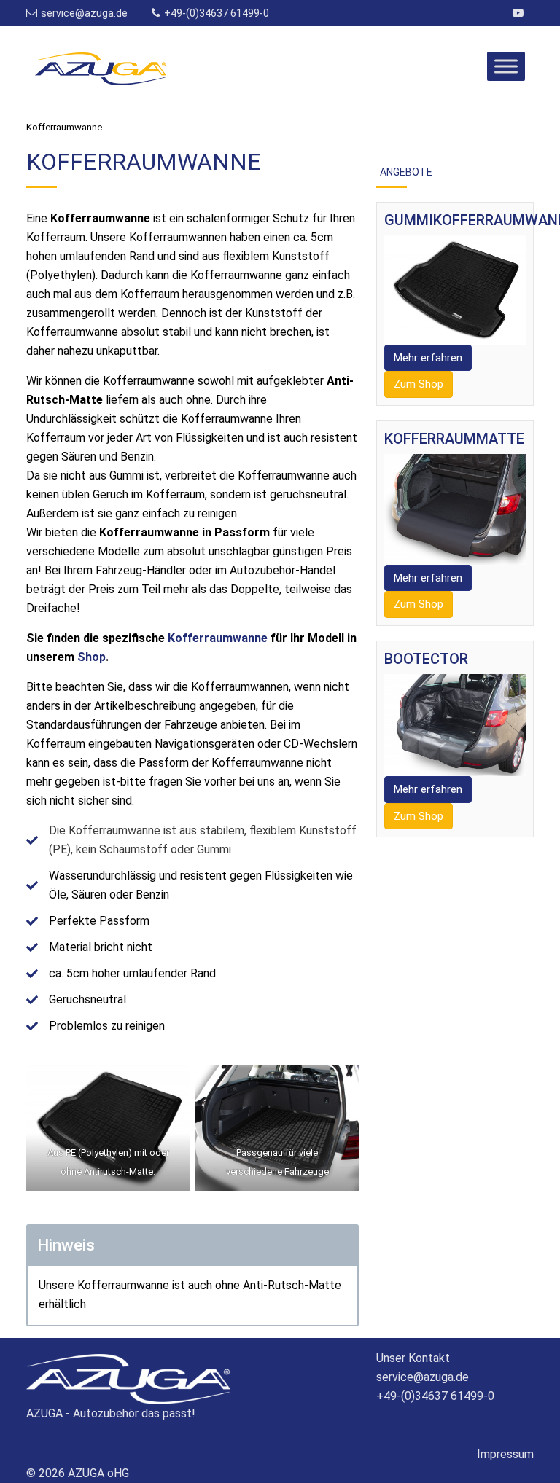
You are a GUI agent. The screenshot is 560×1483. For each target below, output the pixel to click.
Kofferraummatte (454, 438)
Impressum (505, 1454)
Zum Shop (418, 384)
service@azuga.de (85, 13)
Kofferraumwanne (218, 638)
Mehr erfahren (428, 357)
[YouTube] (517, 13)
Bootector (426, 659)
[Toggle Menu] (506, 66)
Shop (91, 657)
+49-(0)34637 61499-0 (216, 13)
